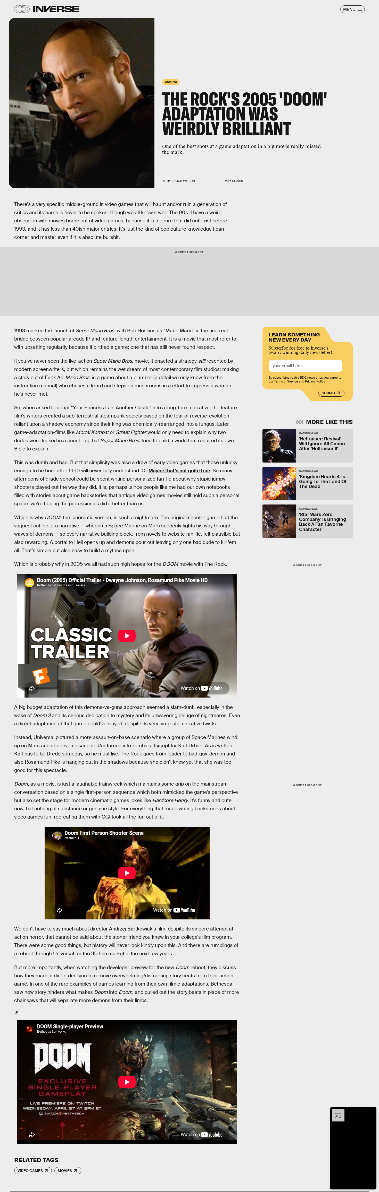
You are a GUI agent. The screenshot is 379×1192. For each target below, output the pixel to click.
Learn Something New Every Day (294, 336)
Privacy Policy (315, 381)
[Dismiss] (371, 1112)
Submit (328, 393)
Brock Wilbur (183, 181)
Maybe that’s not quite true (179, 470)
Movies (65, 1170)
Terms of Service (286, 381)
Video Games (30, 1170)
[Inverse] (56, 9)
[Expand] (336, 1112)
